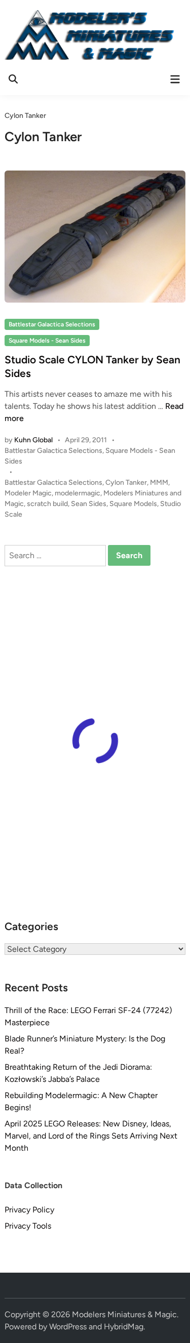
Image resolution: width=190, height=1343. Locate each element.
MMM (159, 482)
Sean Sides (88, 503)
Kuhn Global (33, 440)
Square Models (133, 503)
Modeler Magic (28, 493)
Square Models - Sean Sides (47, 340)
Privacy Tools (28, 1226)
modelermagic (77, 493)
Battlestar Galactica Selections (52, 324)
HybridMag (123, 1326)
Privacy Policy (29, 1209)
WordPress (68, 1326)
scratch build (47, 503)
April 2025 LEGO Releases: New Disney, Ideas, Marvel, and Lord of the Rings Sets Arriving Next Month (91, 1136)
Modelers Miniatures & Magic (124, 1314)
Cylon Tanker (126, 482)
